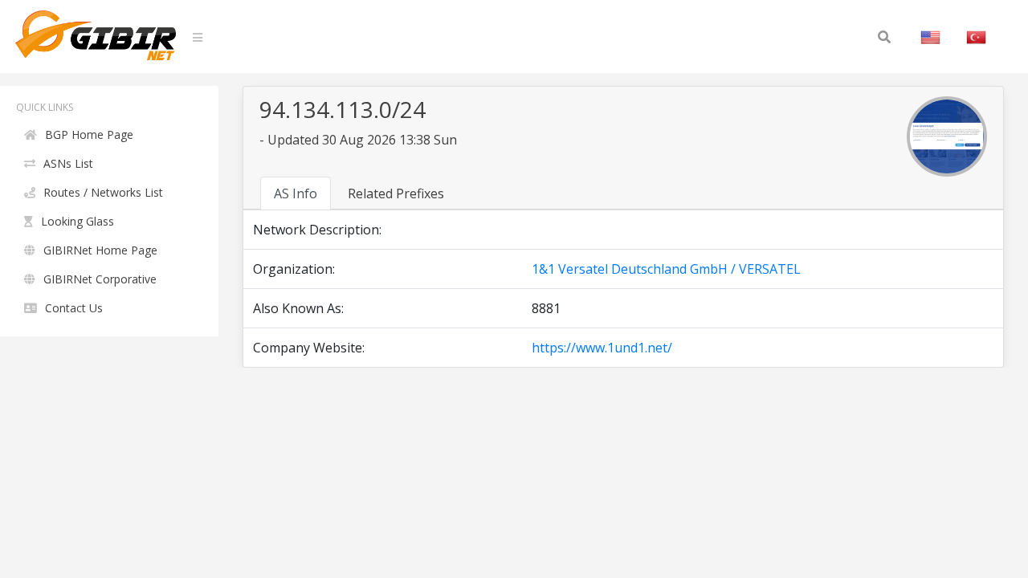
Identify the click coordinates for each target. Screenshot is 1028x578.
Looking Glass (77, 221)
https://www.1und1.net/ (602, 347)
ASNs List (68, 163)
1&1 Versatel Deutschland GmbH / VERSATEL (666, 269)
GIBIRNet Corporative (100, 279)
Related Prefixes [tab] (396, 193)
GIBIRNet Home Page (100, 250)
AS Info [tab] (295, 193)
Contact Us (74, 307)
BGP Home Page (89, 134)
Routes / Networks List (103, 192)
